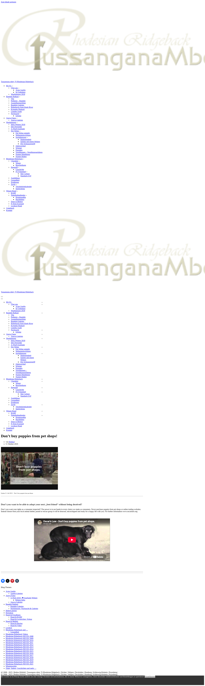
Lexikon (9, 628)
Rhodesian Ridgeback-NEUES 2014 (19, 649)
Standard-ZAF (25, 176)
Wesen (18, 163)
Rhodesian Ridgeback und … (17, 630)
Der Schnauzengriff (27, 144)
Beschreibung (21, 165)
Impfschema (20, 189)
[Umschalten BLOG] (42, 302)
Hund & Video (16, 626)
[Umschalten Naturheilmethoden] (42, 415)
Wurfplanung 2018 (18, 94)
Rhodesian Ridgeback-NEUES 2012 (19, 645)
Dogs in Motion (17, 202)
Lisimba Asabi (16, 111)
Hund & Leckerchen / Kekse (21, 619)
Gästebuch (10, 208)
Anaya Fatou (10, 596)
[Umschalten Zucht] (42, 405)
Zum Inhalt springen (8, 2)
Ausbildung (15, 178)
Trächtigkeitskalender (24, 187)
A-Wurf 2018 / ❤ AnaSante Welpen (23, 598)
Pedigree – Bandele (18, 101)
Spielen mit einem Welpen (30, 142)
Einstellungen (150, 677)
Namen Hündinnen (23, 154)
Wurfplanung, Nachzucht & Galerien (24, 609)
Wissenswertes (11, 666)
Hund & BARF (16, 617)
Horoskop (9, 613)
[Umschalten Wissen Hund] (42, 411)
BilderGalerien (11, 611)
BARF (13, 193)
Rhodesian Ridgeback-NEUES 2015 (19, 651)
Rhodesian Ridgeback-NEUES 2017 (19, 655)
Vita (12, 99)
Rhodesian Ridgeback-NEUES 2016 (19, 653)
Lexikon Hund (16, 206)
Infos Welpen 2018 (18, 125)
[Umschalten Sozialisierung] (42, 353)
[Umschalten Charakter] (42, 381)
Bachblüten (20, 199)
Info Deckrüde (16, 127)
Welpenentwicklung (23, 135)
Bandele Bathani (12, 604)
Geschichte (20, 169)
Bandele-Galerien (17, 105)
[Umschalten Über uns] (42, 304)
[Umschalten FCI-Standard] (42, 392)
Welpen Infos (20, 600)
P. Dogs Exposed (17, 204)
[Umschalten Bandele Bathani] (42, 313)
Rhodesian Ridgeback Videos (17, 634)
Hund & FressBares (13, 615)
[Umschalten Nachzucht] (42, 330)
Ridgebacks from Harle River (22, 107)
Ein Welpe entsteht (23, 133)
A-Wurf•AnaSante (18, 129)
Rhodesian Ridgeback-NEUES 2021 (19, 664)
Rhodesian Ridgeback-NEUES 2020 (19, 662)
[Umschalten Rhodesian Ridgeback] (42, 379)
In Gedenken (20, 92)
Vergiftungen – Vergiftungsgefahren (29, 152)
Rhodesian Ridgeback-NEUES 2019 (19, 660)
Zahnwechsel (21, 146)
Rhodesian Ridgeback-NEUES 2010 (19, 641)
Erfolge (18, 116)
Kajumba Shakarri (18, 109)
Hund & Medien (12, 621)
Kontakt (9, 210)
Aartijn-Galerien (16, 593)
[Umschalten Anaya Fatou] (42, 334)
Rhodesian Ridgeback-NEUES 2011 (19, 643)
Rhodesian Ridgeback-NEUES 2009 (19, 638)
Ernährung (15, 182)
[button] (12, 86)
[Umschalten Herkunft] (42, 388)
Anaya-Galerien (17, 120)
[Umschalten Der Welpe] (42, 347)
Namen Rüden (21, 157)
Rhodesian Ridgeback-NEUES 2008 (19, 636)
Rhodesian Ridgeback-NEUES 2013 (19, 647)
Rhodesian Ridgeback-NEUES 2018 (19, 658)
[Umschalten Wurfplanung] (42, 339)
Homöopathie (21, 197)
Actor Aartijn (21, 90)
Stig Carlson (25, 174)
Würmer (19, 148)
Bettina (11, 442)
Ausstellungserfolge (18, 103)
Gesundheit (15, 180)
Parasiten (19, 150)
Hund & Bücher (16, 623)
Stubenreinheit (25, 139)
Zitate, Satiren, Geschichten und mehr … (21, 668)
